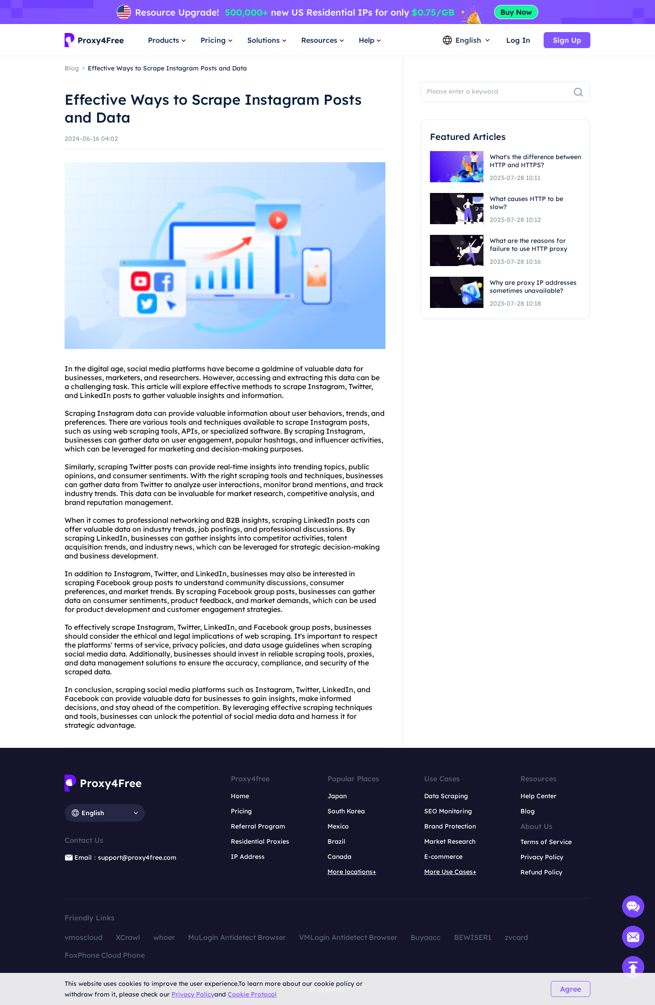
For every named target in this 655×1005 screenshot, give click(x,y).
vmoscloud (83, 937)
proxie (357, 653)
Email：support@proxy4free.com (125, 857)
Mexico (338, 826)
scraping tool (151, 431)
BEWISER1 (472, 937)
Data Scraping (446, 796)
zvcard (516, 937)
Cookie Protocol (252, 994)
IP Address (248, 857)
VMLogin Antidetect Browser (348, 937)
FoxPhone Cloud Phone (105, 955)
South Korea (346, 811)
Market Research (449, 841)
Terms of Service (546, 842)
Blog (527, 811)
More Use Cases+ (450, 872)
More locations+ (352, 872)
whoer (164, 937)
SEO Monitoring (448, 811)
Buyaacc (425, 937)
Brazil (336, 841)
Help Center (538, 796)
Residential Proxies (260, 841)
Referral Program (258, 826)
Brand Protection (450, 826)
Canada (340, 857)
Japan (337, 796)
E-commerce (443, 857)
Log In (518, 40)
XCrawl (128, 937)
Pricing (241, 811)
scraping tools (263, 475)
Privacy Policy (193, 994)
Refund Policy (541, 872)
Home (240, 796)
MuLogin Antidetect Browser (237, 937)
